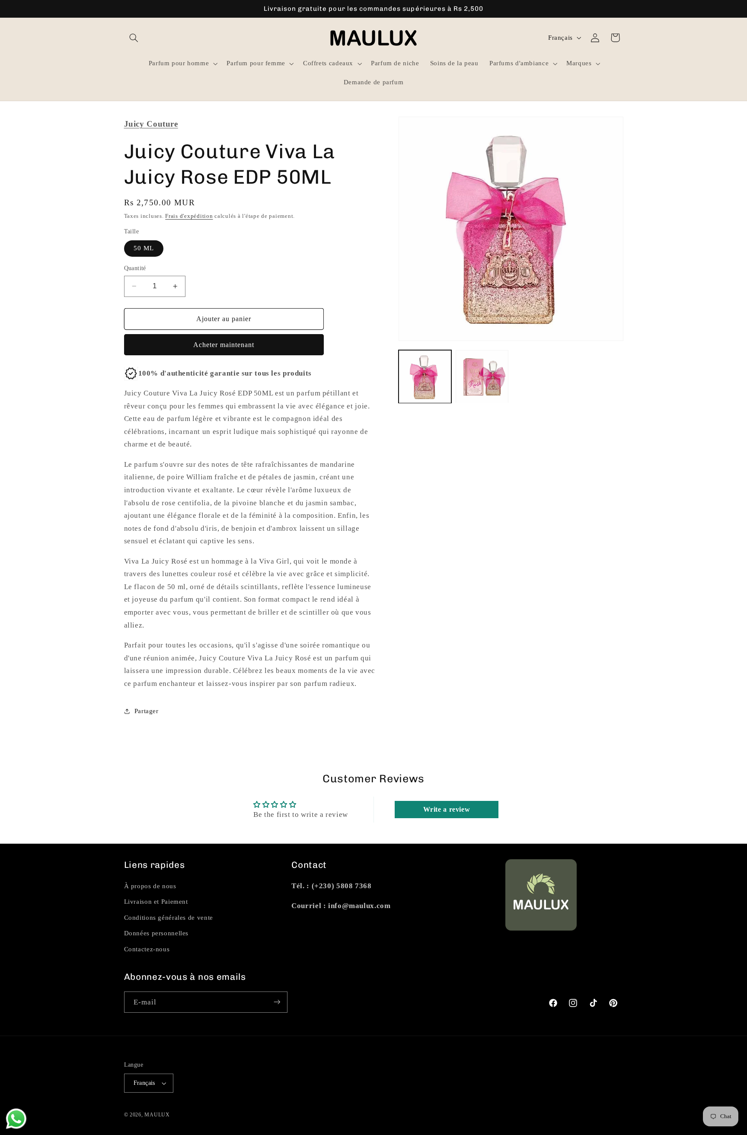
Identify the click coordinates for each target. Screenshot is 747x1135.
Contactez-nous (147, 949)
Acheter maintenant (224, 344)
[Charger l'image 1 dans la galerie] (425, 377)
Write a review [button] (446, 809)
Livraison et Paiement (156, 902)
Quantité (135, 268)
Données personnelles (156, 933)
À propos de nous (150, 886)
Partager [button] (146, 711)
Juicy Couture (151, 123)
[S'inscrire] (277, 1002)
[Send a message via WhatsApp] (16, 1119)
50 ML (144, 248)
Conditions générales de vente (168, 917)
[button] (134, 38)
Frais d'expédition (189, 216)
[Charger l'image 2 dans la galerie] (482, 377)
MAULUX (156, 1114)
